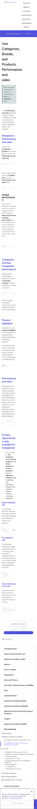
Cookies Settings (17, 803)
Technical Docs (26, 15)
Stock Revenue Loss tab (13, 769)
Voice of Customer (11, 786)
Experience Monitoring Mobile (16, 706)
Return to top (6, 639)
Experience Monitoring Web (15, 701)
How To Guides (10, 670)
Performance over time (13, 758)
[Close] (32, 791)
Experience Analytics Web (14, 659)
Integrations (9, 675)
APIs (6, 690)
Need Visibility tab (11, 764)
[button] (24, 33)
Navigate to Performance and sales (17, 752)
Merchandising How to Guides (11, 780)
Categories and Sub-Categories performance (20, 754)
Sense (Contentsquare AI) (14, 654)
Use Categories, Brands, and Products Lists (17, 740)
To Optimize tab (10, 766)
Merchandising (10, 729)
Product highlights (11, 756)
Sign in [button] (29, 33)
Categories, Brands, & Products (12, 737)
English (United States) (13, 34)
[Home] (10, 2)
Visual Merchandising (8, 773)
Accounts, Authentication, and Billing (18, 685)
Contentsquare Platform (26, 25)
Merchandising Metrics (9, 777)
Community (26, 11)
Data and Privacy (11, 680)
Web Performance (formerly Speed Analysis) (18, 712)
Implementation (10, 696)
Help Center (26, 19)
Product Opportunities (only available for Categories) (17, 761)
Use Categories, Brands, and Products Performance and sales (16, 744)
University (26, 3)
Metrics (7, 664)
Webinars (26, 7)
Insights (7, 719)
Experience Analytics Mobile (15, 724)
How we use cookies (16, 798)
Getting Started (10, 649)
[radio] (13, 628)
